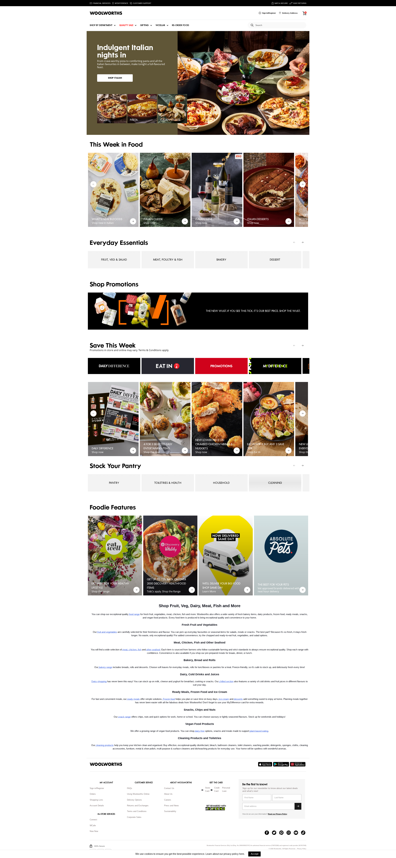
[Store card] (202, 790)
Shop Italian (115, 78)
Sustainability (170, 811)
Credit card (217, 789)
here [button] (241, 854)
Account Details (97, 805)
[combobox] (279, 25)
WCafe (93, 825)
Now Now (94, 831)
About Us (168, 794)
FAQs (129, 788)
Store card (207, 789)
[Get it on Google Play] (281, 764)
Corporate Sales (134, 817)
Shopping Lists (96, 800)
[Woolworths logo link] (106, 13)
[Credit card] (211, 790)
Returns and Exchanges (137, 805)
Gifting (144, 25)
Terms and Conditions (136, 811)
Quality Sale (126, 25)
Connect (93, 819)
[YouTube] (297, 833)
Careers (167, 800)
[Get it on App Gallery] (298, 764)
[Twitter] (275, 833)
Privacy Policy (301, 849)
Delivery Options (134, 800)
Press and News (171, 805)
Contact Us (169, 788)
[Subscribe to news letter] (298, 806)
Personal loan (226, 789)
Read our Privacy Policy (277, 814)
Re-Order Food (180, 25)
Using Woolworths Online (138, 794)
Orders (93, 794)
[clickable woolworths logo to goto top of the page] (106, 764)
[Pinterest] (282, 833)
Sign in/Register (97, 788)
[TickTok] (304, 833)
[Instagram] (290, 833)
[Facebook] (268, 833)
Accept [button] (254, 854)
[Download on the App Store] (265, 764)
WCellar (160, 25)
